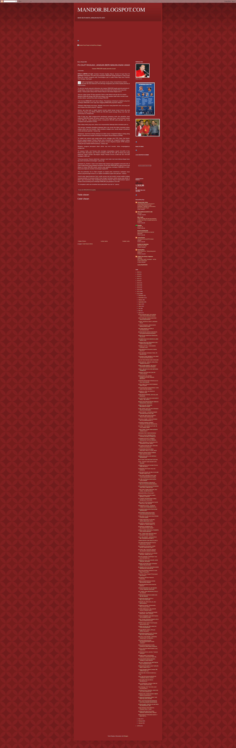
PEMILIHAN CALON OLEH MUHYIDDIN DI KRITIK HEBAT (148, 517)
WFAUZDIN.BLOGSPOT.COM (144, 212)
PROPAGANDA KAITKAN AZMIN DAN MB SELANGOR (147, 595)
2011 (138, 291)
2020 (138, 272)
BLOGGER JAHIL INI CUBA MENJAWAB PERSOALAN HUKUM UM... (148, 568)
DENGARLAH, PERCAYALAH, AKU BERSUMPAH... (147, 602)
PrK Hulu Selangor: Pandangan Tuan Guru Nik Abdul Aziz (147, 557)
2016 (138, 280)
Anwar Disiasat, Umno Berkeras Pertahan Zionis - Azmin (146, 708)
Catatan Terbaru (82, 241)
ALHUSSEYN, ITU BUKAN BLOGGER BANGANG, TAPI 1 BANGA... (147, 613)
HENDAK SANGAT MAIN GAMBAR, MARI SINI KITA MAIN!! (147, 453)
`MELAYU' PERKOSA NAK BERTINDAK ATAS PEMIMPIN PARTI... (148, 663)
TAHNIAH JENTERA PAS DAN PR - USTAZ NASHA (147, 373)
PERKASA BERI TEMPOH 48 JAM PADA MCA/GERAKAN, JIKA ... (148, 705)
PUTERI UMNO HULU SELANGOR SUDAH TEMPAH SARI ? (147, 609)
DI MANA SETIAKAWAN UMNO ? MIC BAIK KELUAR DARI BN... (147, 698)
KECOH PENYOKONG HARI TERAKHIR (148, 360)
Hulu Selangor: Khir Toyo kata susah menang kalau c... (147, 687)
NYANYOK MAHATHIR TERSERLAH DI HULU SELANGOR (148, 381)
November (141, 297)
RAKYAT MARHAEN (142, 230)
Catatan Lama (126, 241)
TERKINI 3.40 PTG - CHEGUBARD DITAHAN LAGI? (147, 346)
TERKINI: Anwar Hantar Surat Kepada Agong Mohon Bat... (147, 623)
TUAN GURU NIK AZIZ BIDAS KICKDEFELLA (145, 680)
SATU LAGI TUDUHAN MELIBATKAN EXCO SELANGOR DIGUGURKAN (147, 701)
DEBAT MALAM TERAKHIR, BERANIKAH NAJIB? (145, 406)
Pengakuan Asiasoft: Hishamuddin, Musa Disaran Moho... (147, 606)
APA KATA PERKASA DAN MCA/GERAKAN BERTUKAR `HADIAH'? (146, 642)
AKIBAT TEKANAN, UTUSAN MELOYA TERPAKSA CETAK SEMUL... (147, 443)
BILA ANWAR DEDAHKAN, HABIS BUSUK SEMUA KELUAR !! (146, 547)
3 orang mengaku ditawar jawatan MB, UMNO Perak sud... (148, 670)
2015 (138, 283)
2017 (138, 278)
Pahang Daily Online (142, 202)
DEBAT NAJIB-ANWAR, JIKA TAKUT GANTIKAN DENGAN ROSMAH (147, 366)
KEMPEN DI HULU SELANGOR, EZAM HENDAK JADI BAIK (148, 561)
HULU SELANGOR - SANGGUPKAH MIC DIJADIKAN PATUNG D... (147, 537)
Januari (140, 723)
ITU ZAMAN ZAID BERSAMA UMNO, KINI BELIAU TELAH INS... (147, 499)
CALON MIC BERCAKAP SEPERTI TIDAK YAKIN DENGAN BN (147, 416)
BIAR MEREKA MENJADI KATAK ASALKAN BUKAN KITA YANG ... (147, 513)
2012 (138, 289)
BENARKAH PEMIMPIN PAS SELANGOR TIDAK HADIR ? (146, 527)
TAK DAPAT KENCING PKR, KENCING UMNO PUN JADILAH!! (148, 446)
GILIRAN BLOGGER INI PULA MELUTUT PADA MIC (145, 599)
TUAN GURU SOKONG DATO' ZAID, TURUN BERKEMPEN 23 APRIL (147, 476)
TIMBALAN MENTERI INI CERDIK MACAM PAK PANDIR (146, 581)
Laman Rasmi (141, 237)
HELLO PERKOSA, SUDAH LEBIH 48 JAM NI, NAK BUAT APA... (147, 684)
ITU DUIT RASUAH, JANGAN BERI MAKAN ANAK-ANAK (147, 325)
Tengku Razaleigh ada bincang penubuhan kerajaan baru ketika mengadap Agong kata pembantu (147, 220)
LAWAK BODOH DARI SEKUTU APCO (148, 540)
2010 (138, 293)
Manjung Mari (140, 249)
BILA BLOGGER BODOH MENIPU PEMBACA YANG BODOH (146, 659)
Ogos (139, 304)
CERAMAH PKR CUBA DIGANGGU (147, 433)
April (139, 312)
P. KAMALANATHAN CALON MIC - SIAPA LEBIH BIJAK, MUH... (147, 520)
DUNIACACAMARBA (143, 244)
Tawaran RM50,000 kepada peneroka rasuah (104, 68)
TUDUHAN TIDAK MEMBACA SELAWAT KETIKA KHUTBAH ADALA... (148, 357)
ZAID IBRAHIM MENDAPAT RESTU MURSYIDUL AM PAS (147, 543)
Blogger (126, 736)
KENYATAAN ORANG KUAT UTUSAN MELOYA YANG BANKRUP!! (147, 634)
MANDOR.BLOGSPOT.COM (111, 9)
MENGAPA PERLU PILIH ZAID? (146, 493)
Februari (140, 721)
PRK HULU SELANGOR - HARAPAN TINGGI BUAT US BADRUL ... (147, 637)
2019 (138, 274)
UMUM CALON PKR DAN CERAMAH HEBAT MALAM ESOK (147, 564)
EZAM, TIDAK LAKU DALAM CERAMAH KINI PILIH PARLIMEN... (148, 409)
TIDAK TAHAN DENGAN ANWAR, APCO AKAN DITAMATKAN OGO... (148, 620)
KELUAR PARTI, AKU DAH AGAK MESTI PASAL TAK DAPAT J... (148, 399)
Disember (141, 295)
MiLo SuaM (140, 217)
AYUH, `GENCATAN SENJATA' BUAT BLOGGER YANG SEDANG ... (147, 534)
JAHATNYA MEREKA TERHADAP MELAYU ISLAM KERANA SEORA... (148, 483)
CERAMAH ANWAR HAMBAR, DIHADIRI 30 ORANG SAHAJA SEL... (148, 423)
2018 (138, 276)
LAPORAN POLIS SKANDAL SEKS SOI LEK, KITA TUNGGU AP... (148, 691)
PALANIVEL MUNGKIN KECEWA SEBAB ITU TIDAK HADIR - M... (146, 524)
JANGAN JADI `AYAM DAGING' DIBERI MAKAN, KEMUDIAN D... (148, 694)
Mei (139, 310)
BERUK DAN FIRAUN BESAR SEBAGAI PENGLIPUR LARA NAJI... (148, 402)
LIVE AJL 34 (140, 226)
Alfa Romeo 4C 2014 (142, 245)
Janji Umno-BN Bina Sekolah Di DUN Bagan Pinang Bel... (147, 571)
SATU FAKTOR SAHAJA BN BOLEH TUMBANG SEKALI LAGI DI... (147, 677)
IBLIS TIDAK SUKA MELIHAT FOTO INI (148, 459)
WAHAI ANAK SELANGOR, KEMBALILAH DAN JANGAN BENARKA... (146, 377)
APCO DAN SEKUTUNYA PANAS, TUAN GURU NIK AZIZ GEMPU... (148, 388)
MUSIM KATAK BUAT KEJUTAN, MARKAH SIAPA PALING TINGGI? (147, 712)
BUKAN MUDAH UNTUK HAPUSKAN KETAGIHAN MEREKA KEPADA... (147, 332)
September (141, 302)
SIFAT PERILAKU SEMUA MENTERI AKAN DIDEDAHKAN (147, 318)
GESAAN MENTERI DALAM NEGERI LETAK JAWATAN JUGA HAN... (147, 588)
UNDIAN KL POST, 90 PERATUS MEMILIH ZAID (146, 392)
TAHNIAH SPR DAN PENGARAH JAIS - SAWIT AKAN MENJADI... (148, 343)
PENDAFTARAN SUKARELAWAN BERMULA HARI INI (146, 496)
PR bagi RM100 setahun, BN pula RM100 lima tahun (146, 630)
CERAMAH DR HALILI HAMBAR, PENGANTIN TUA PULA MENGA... (147, 439)
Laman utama (104, 241)
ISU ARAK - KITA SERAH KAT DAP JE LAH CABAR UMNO (147, 426)
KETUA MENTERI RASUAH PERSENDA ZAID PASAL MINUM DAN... (148, 487)
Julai (139, 306)
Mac (139, 719)
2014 (138, 285)
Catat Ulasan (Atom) (88, 244)
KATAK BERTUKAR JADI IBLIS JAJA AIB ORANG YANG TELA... (148, 473)
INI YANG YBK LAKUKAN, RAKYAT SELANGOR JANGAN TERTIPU (147, 550)
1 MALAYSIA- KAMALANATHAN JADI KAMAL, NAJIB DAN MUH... (147, 490)
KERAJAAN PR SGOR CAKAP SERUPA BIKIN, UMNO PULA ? (148, 666)
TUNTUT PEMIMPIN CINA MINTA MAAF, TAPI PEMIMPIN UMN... (148, 616)
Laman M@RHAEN (142, 264)
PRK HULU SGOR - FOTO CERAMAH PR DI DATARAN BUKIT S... (147, 420)
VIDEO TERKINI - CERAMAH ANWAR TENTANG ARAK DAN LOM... (147, 413)
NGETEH (139, 213)
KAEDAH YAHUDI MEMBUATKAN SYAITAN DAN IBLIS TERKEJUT (147, 436)
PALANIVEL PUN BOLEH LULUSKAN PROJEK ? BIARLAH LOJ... (147, 554)
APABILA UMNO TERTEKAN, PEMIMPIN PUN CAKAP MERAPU (148, 530)
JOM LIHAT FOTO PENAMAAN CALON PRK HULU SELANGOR (148, 503)
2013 (138, 287)
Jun (139, 308)
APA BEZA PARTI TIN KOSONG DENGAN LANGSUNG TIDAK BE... (147, 656)
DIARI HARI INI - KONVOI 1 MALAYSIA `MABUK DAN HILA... (148, 362)
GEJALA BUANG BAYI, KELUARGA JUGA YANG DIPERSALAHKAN (147, 315)
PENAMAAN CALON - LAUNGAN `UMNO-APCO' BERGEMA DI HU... (147, 506)
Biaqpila (139, 225)
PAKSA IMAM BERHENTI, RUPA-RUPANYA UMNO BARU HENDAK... (148, 645)
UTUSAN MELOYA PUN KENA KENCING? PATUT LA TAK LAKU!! (147, 450)
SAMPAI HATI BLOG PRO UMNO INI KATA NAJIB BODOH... (147, 627)
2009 (138, 726)
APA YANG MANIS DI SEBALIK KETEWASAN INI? (146, 329)
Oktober (140, 300)
